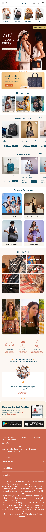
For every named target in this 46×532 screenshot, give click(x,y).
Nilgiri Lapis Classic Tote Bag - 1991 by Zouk (29, 176)
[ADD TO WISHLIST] (17, 123)
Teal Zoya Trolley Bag (9, 175)
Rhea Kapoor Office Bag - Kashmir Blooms (29, 140)
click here (16, 451)
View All (41, 117)
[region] (23, 48)
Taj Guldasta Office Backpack (8, 140)
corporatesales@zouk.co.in (12, 449)
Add (15, 145)
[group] (23, 47)
